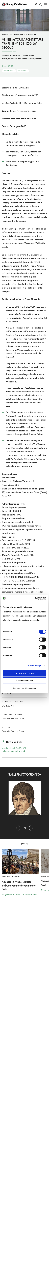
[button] (32, 828)
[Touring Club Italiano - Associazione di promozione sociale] (14, 4)
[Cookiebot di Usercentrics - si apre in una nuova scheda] (35, 598)
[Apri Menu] (45, 4)
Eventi (5, 34)
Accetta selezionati (24, 681)
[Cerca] (40, 4)
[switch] (42, 639)
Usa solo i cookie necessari (24, 688)
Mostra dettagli (34, 665)
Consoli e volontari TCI (25, 34)
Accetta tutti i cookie (25, 673)
